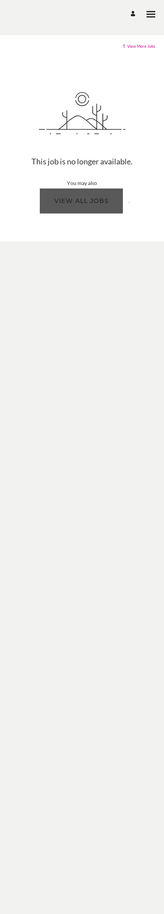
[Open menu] (150, 14)
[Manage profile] (134, 14)
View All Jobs (81, 200)
